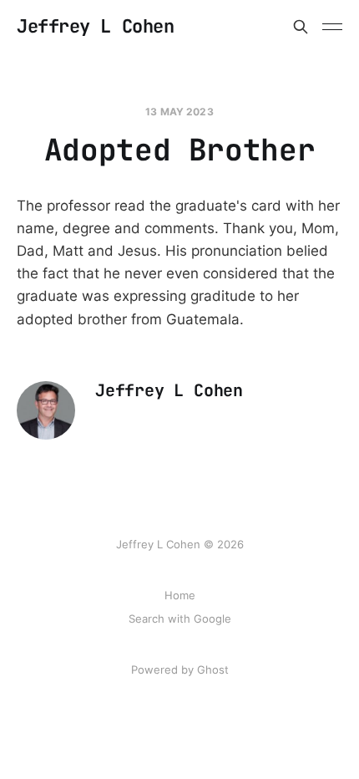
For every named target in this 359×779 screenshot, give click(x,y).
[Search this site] (300, 26)
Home (179, 595)
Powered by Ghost (180, 669)
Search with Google (180, 618)
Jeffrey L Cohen (95, 27)
